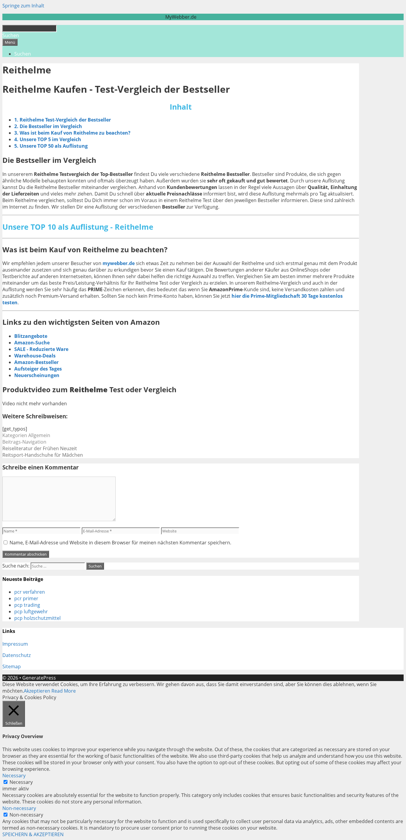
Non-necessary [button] (19, 808)
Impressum (15, 644)
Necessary (21, 782)
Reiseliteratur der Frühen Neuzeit (39, 448)
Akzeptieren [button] (37, 691)
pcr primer (26, 598)
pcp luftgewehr (31, 611)
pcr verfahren (29, 592)
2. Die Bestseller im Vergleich (48, 126)
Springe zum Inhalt (23, 5)
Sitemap (11, 666)
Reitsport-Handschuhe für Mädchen (42, 455)
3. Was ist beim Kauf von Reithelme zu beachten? (72, 133)
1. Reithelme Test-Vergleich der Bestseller (62, 119)
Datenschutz (16, 655)
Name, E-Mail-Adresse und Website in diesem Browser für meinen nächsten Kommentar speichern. (120, 542)
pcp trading (27, 605)
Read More (63, 691)
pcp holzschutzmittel (37, 618)
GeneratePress (39, 677)
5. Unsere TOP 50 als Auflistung (51, 146)
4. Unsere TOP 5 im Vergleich (47, 139)
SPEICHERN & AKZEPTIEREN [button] (33, 834)
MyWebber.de (180, 17)
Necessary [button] (14, 775)
